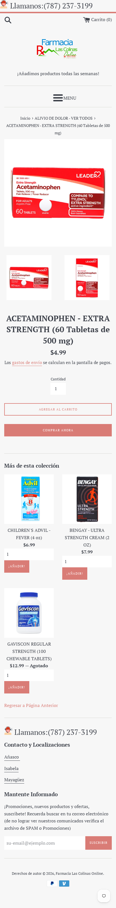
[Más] (58, 97)
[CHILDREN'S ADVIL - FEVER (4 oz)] (29, 499)
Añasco (12, 757)
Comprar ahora (58, 430)
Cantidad (58, 379)
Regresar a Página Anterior (31, 705)
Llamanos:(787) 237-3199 (51, 5)
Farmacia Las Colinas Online (79, 873)
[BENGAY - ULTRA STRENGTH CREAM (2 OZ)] (87, 499)
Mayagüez (14, 780)
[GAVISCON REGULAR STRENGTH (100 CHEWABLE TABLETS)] (29, 613)
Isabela (11, 768)
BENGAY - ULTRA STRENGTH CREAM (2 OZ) (87, 537)
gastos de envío (27, 362)
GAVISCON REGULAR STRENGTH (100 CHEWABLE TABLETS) (29, 651)
